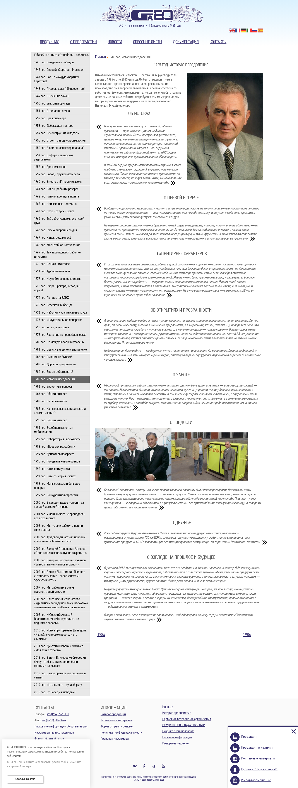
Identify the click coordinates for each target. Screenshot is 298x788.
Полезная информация (177, 737)
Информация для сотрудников (54, 732)
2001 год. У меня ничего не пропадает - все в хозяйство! (59, 516)
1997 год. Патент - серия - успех (54, 476)
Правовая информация (115, 739)
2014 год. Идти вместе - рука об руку (58, 685)
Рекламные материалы (258, 758)
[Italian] (249, 30)
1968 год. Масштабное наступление (57, 245)
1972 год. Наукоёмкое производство (57, 279)
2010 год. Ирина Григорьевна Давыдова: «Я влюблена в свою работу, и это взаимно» (60, 635)
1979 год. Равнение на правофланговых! (60, 335)
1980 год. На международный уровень (59, 342)
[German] (244, 30)
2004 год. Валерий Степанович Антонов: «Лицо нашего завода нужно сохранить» (60, 551)
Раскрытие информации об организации (60, 726)
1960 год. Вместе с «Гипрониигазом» (58, 182)
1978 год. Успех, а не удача (51, 327)
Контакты (218, 42)
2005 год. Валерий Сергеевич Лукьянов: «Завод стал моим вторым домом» (60, 562)
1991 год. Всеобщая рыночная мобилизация (53, 430)
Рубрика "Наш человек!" (178, 731)
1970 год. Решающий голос (52, 264)
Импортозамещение (175, 743)
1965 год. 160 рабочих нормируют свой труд (59, 221)
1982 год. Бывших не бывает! (53, 357)
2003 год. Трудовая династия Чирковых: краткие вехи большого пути (60, 539)
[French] (238, 30)
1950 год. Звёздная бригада (52, 103)
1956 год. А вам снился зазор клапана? (59, 148)
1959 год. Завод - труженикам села (57, 174)
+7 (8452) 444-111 (58, 714)
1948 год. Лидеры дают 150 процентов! (59, 89)
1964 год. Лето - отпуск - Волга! (54, 211)
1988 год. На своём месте (50, 401)
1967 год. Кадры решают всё (52, 238)
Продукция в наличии (257, 747)
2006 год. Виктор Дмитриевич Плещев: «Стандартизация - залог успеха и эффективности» (59, 576)
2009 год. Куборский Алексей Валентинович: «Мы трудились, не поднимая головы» (56, 619)
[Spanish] (261, 30)
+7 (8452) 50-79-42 (54, 720)
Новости (115, 42)
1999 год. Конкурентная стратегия (56, 495)
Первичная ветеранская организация (186, 719)
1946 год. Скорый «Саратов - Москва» (59, 70)
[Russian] (255, 30)
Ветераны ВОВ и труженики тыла (183, 725)
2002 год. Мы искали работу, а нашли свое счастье (58, 528)
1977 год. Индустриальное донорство (58, 320)
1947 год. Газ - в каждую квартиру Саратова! (56, 79)
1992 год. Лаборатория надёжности (57, 439)
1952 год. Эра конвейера (50, 118)
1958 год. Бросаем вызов (50, 167)
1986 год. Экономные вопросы (53, 386)
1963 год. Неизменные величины (55, 204)
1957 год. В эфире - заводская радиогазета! (53, 157)
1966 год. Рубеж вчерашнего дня (55, 230)
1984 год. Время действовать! (53, 372)
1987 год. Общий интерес (50, 394)
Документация (186, 42)
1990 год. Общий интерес (50, 420)
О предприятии (83, 42)
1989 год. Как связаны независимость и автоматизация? (60, 411)
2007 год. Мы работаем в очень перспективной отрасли (54, 590)
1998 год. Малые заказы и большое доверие (57, 486)
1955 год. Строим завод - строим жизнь (60, 140)
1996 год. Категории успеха (52, 469)
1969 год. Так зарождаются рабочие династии (57, 254)
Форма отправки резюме (117, 726)
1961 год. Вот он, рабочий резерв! (56, 189)
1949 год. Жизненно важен (51, 96)
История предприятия (176, 713)
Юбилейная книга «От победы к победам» (61, 55)
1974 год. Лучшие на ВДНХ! (52, 298)
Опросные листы (147, 42)
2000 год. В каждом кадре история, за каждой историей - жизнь (59, 505)
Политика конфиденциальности (121, 732)
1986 (247, 635)
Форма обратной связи (49, 739)
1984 (101, 635)
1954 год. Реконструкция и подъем (56, 133)
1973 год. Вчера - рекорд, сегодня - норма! (57, 288)
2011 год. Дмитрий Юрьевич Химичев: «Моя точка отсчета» (59, 648)
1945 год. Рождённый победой (54, 62)
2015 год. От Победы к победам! (54, 692)
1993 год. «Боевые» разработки (54, 447)
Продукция (49, 42)
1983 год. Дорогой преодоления (55, 364)
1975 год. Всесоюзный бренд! (53, 305)
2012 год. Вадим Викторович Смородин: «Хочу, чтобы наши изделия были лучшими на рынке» (60, 662)
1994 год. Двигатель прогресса (54, 454)
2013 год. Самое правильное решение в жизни (60, 675)
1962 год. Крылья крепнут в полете (56, 196)
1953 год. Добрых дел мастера (53, 126)
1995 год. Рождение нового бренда (57, 461)
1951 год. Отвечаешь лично (52, 111)
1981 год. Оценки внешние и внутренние (60, 349)
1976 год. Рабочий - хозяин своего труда (60, 312)
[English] (232, 30)
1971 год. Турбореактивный (52, 271)
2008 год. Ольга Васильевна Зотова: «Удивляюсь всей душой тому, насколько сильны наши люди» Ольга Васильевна (61, 603)
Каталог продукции (113, 714)
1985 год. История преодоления (54, 379)
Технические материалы (116, 720)
